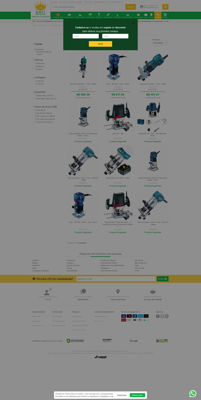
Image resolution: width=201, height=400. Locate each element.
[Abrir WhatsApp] (192, 393)
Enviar (100, 44)
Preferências (121, 395)
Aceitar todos (137, 395)
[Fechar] (133, 23)
